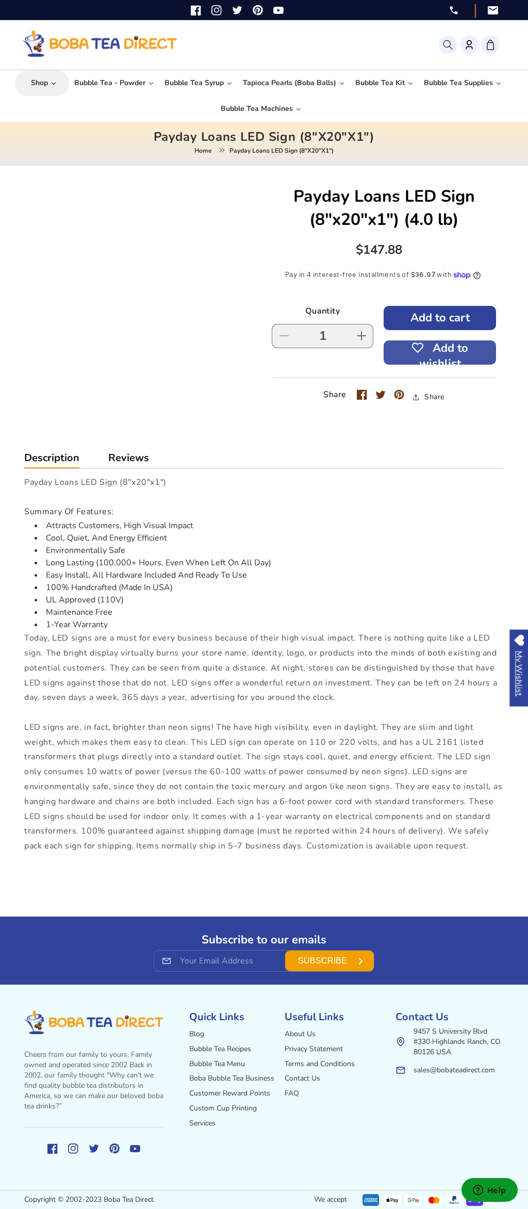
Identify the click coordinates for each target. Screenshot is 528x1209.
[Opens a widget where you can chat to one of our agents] (489, 1191)
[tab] (51, 460)
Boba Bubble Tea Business (231, 1078)
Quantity (322, 311)
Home (203, 150)
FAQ (292, 1093)
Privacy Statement (314, 1049)
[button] (448, 45)
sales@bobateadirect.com (454, 1070)
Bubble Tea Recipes (220, 1049)
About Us (300, 1034)
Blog (196, 1034)
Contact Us (302, 1078)
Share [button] (434, 397)
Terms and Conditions (320, 1064)
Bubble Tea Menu (217, 1064)
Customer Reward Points (229, 1093)
